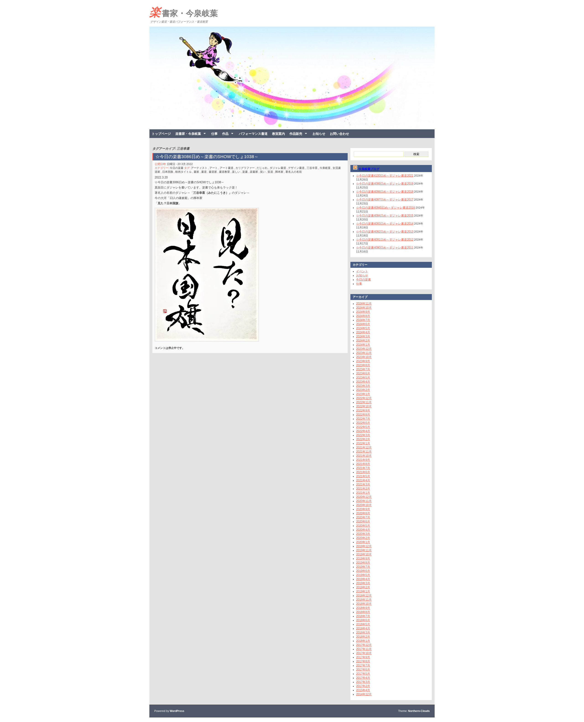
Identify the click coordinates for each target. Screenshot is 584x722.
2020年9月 (363, 509)
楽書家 (254, 171)
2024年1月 (363, 344)
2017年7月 (363, 665)
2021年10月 (364, 455)
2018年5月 (363, 624)
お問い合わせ (339, 133)
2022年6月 (363, 423)
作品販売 (295, 133)
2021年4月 (363, 480)
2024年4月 (363, 332)
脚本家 (279, 171)
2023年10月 (364, 357)
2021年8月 (363, 464)
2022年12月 (364, 398)
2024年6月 (363, 324)
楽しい (236, 171)
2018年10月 (364, 603)
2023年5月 (363, 377)
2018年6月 (363, 620)
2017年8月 (363, 661)
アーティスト (199, 168)
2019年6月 (363, 571)
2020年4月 (363, 529)
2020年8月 (363, 513)
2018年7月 (363, 616)
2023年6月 (363, 373)
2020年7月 (363, 517)
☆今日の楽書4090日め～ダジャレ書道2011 (384, 247)
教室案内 (278, 133)
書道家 (213, 171)
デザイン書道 (296, 168)
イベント (362, 271)
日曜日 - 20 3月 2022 (180, 164)
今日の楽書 (176, 168)
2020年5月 (363, 525)
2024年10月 (364, 307)
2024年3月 (363, 336)
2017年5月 (363, 673)
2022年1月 (363, 443)
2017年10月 (364, 653)
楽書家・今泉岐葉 (183, 12)
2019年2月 (363, 587)
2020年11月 (364, 501)
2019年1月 (363, 591)
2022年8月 (363, 414)
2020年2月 (363, 538)
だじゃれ (262, 168)
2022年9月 (363, 410)
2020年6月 (363, 521)
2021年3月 (363, 484)
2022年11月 (364, 402)
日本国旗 (167, 171)
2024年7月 (363, 320)
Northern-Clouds (419, 711)
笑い (263, 171)
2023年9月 (363, 361)
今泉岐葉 (325, 168)
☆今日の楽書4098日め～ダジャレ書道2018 (384, 191)
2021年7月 (363, 468)
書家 (196, 171)
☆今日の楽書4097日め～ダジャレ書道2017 (384, 199)
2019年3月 (363, 583)
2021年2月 (363, 488)
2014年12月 (364, 694)
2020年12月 (364, 497)
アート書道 (226, 168)
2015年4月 (363, 690)
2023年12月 (364, 348)
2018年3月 (363, 632)
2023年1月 (363, 394)
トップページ (161, 133)
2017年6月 (363, 669)
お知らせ (319, 133)
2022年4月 (363, 431)
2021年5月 (363, 476)
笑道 (270, 171)
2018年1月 (363, 640)
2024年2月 (363, 340)
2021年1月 (363, 492)
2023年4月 (363, 381)
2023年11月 (364, 353)
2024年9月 (363, 311)
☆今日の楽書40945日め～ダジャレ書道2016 (385, 207)
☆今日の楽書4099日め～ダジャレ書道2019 (384, 183)
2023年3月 (363, 386)
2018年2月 (363, 636)
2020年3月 (363, 534)
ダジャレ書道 (278, 168)
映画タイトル (183, 171)
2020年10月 (364, 505)
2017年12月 (364, 645)
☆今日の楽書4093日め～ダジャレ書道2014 (384, 223)
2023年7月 (363, 369)
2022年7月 (363, 418)
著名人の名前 (293, 171)
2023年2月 (363, 390)
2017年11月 (364, 649)
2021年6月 (363, 472)
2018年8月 (363, 612)
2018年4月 (363, 628)
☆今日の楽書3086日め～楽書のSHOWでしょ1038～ (206, 156)
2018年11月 (364, 599)
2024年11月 (364, 303)
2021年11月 (364, 451)
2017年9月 (363, 657)
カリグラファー (245, 168)
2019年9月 (363, 558)
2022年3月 (363, 435)
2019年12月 (364, 546)
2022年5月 (363, 427)
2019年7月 (363, 566)
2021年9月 (363, 460)
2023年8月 (363, 365)
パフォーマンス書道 (253, 133)
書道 (204, 171)
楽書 (245, 171)
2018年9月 (363, 608)
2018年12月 (364, 595)
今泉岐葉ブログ (369, 169)
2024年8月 (363, 316)
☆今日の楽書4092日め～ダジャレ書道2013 (384, 231)
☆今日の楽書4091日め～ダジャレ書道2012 (384, 239)
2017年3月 (363, 682)
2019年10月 (364, 554)
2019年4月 (363, 579)
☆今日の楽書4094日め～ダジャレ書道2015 (384, 215)
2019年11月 (364, 550)
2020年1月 (363, 542)
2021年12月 (364, 447)
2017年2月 (363, 686)
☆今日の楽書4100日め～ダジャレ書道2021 (384, 175)
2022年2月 (363, 439)
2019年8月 (363, 562)
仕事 (214, 133)
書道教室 (224, 171)
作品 (225, 133)
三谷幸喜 (312, 168)
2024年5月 (363, 328)
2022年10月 (364, 406)
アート (213, 168)
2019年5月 (363, 575)
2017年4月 (363, 678)
